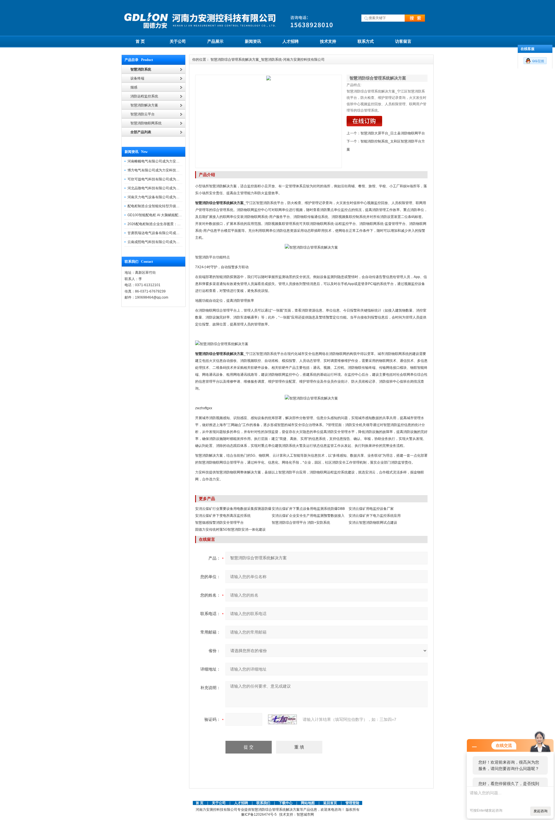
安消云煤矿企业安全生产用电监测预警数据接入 (308, 516)
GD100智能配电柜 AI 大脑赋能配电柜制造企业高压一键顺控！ (175, 215)
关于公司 (178, 41)
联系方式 (366, 41)
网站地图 (308, 803)
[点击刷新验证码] (282, 719)
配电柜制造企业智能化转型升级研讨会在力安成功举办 (169, 206)
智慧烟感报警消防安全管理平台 (219, 523)
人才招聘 (290, 41)
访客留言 (403, 41)
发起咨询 (540, 811)
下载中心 (286, 803)
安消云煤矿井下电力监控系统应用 (375, 516)
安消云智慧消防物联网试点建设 (373, 523)
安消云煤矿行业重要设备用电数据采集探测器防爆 (233, 509)
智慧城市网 (305, 814)
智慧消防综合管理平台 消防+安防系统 (301, 523)
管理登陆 (352, 803)
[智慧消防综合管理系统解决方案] (268, 121)
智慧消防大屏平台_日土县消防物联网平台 (392, 133)
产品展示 (215, 41)
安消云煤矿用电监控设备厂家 (371, 509)
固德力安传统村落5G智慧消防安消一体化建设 (230, 529)
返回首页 (330, 803)
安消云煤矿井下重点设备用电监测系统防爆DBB (308, 509)
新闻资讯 (253, 41)
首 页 (140, 41)
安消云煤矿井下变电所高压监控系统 (223, 516)
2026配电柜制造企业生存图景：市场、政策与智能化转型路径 (174, 224)
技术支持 (328, 41)
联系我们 (263, 803)
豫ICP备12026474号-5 (259, 814)
